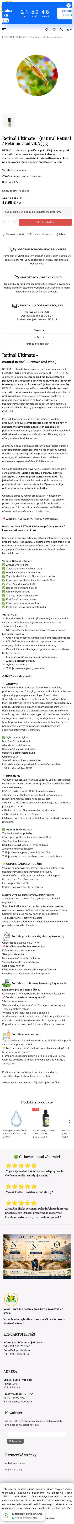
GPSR (37, 337)
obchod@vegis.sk (22, 1401)
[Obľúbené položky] (54, 30)
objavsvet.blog (13, 1469)
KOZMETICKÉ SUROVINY (15, 37)
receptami (43, 973)
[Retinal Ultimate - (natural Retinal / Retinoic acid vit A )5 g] (37, 75)
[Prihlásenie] (61, 29)
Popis (37, 330)
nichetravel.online (15, 1463)
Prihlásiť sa (15, 1441)
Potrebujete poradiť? (37, 343)
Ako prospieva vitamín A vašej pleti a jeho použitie (31, 1082)
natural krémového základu (39, 1059)
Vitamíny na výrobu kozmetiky (45, 37)
